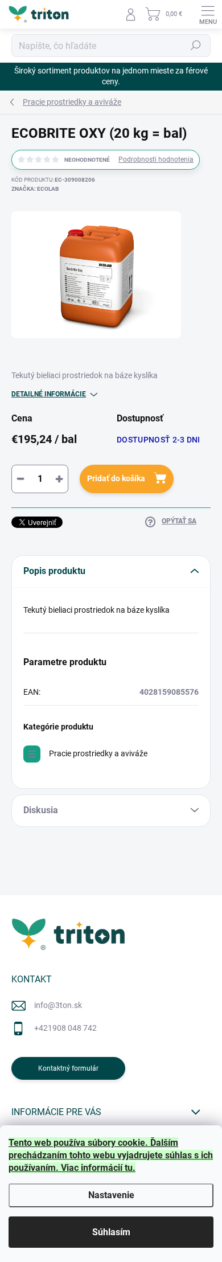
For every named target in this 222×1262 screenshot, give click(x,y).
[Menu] (208, 14)
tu (129, 1167)
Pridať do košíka (116, 478)
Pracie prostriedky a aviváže (98, 753)
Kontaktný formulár (68, 1068)
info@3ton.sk (58, 1005)
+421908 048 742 (65, 1027)
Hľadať (196, 46)
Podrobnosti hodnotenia (156, 159)
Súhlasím (111, 1232)
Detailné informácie (48, 394)
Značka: (35, 189)
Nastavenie (111, 1195)
